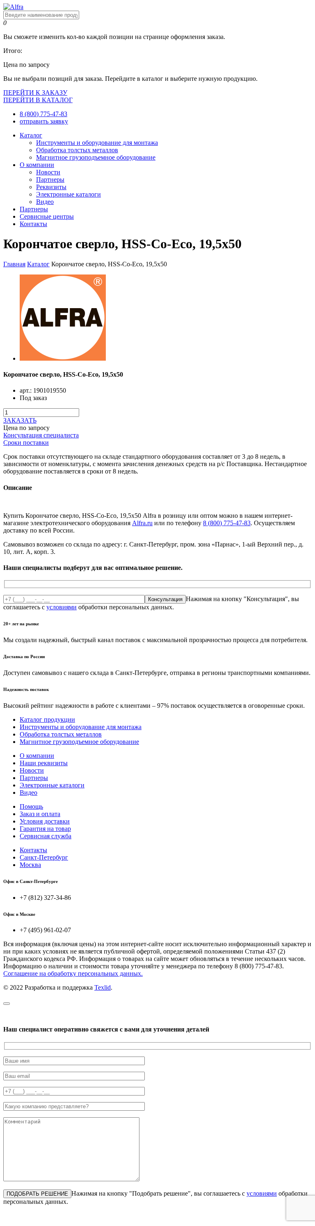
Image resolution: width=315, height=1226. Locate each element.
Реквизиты (51, 186)
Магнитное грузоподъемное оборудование (95, 157)
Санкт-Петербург (44, 857)
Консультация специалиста (41, 435)
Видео (45, 201)
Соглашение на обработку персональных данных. (73, 973)
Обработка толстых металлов (77, 149)
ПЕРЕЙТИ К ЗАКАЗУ (35, 92)
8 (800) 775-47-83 (43, 113)
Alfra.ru (142, 522)
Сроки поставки (26, 442)
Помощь (31, 806)
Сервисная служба (45, 836)
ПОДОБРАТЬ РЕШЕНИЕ (37, 1194)
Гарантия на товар (45, 828)
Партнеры (50, 179)
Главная (14, 264)
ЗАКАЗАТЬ (20, 420)
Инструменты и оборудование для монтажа (97, 142)
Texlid (102, 987)
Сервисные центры (47, 216)
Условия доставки (45, 821)
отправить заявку (44, 121)
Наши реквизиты (44, 762)
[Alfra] (13, 6)
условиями (61, 607)
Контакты (33, 223)
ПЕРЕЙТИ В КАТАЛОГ (38, 99)
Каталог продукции (47, 719)
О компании (37, 164)
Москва (30, 864)
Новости (48, 172)
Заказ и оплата (40, 813)
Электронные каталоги (68, 194)
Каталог (31, 135)
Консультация (165, 599)
